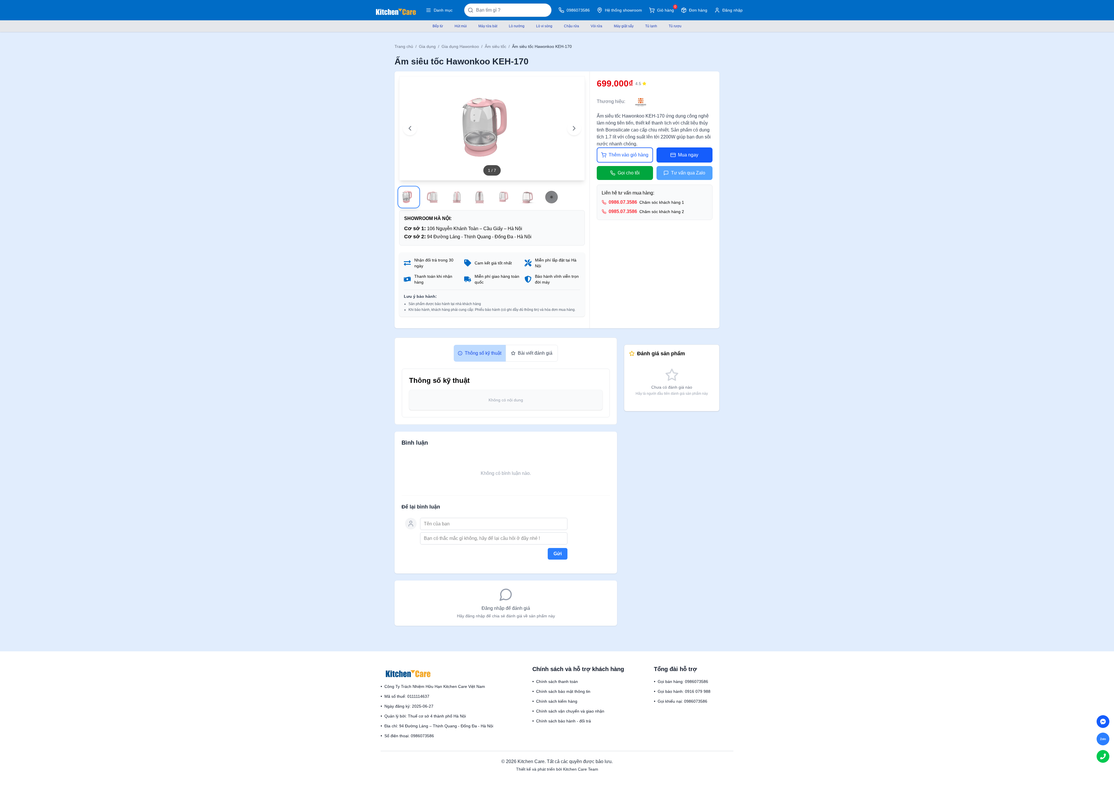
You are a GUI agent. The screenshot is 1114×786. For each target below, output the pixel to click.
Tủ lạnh (651, 26)
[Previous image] (410, 128)
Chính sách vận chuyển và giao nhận (570, 711)
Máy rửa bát (487, 26)
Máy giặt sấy (624, 26)
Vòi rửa (596, 26)
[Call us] (1103, 756)
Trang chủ (404, 46)
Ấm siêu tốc (495, 46)
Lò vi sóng (544, 26)
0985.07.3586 (623, 211)
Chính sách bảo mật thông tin (563, 691)
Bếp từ (438, 26)
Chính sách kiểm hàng (556, 701)
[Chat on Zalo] (1103, 739)
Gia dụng (427, 46)
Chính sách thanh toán (557, 681)
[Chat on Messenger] (1103, 721)
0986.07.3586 (623, 202)
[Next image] (574, 128)
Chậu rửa (571, 26)
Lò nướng (517, 26)
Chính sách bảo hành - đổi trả (563, 721)
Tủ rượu (675, 26)
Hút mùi (461, 26)
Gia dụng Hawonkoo (460, 46)
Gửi (558, 553)
